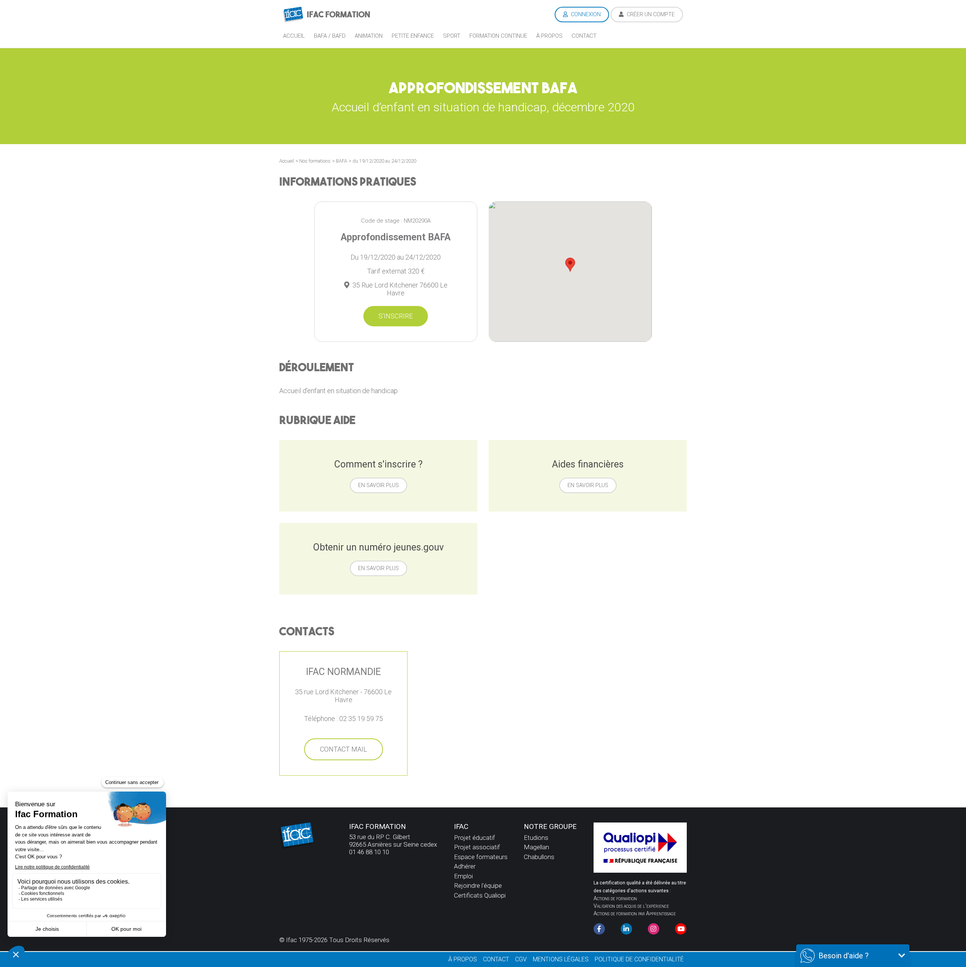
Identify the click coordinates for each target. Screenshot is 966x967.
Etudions (536, 837)
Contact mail (343, 749)
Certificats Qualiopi (480, 895)
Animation (369, 35)
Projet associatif (477, 847)
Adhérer (464, 866)
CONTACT (496, 959)
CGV (521, 959)
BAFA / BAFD (330, 35)
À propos (549, 35)
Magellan (536, 847)
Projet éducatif (474, 837)
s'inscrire (395, 316)
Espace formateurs (481, 857)
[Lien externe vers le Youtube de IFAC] (680, 929)
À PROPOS (462, 959)
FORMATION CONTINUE (498, 35)
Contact (584, 35)
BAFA (341, 161)
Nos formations (315, 161)
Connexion (585, 14)
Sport (451, 35)
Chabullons (539, 857)
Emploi (463, 876)
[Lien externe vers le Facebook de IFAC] (599, 929)
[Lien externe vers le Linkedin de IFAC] (626, 929)
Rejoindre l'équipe (478, 885)
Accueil (294, 35)
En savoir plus (378, 485)
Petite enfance (413, 35)
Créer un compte (650, 14)
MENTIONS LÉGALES (561, 959)
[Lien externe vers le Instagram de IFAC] (653, 929)
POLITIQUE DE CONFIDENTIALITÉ (639, 959)
